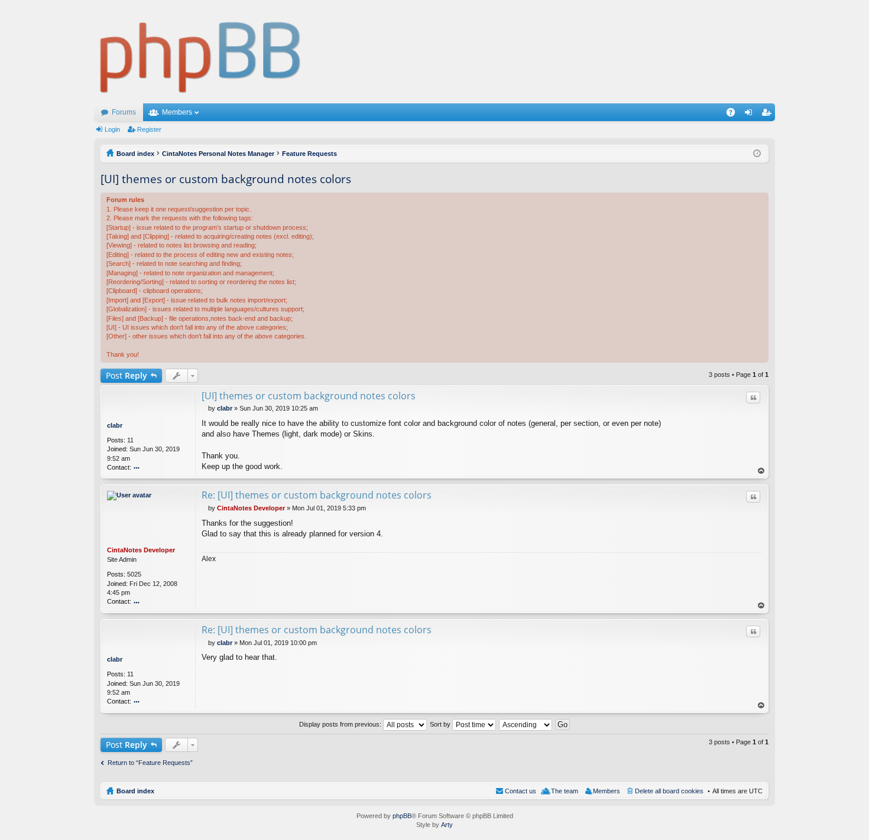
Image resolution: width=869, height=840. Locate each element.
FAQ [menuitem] (734, 114)
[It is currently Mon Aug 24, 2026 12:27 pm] (757, 153)
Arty (447, 824)
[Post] (205, 408)
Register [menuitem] (768, 114)
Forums (124, 112)
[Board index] (200, 51)
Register (149, 129)
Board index (135, 791)
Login (112, 129)
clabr (114, 425)
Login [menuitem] (750, 114)
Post (126, 375)
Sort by (441, 724)
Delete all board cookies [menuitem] (669, 791)
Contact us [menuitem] (520, 791)
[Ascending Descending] (526, 724)
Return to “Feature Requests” (150, 762)
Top (761, 471)
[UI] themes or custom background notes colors (225, 179)
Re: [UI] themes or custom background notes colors (317, 495)
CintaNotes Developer (141, 550)
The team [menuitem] (564, 791)
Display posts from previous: (341, 724)
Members (177, 112)
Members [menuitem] (606, 791)
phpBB (402, 815)
